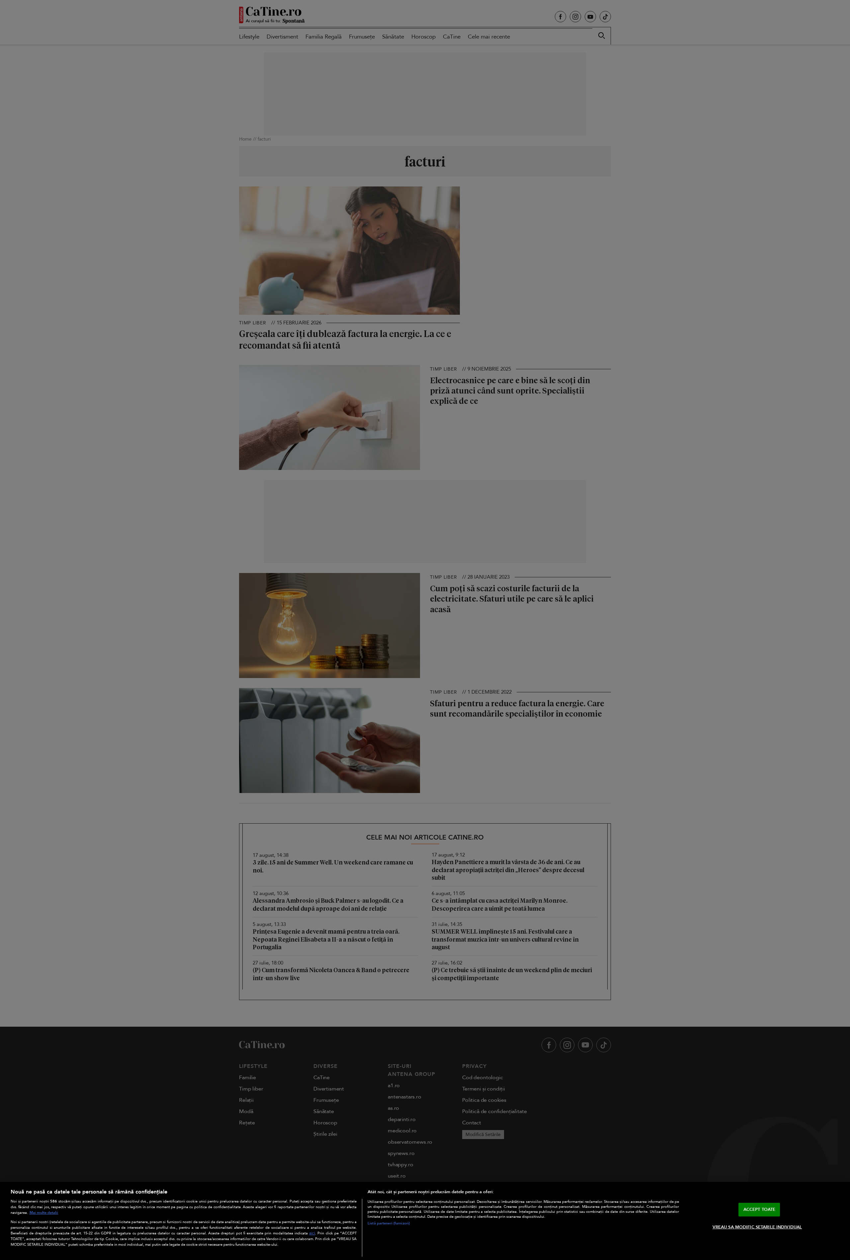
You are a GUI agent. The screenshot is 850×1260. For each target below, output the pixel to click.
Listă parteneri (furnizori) (389, 1223)
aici (312, 1233)
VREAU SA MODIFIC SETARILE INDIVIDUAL (757, 1227)
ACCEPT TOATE (759, 1209)
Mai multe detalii (44, 1212)
